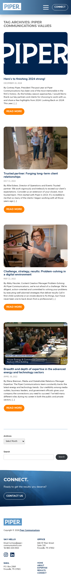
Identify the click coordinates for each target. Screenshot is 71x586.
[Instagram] (6, 554)
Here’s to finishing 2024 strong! (24, 79)
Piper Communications (30, 530)
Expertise (42, 568)
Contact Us (14, 496)
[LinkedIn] (12, 554)
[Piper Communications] (12, 6)
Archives (7, 436)
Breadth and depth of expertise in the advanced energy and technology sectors (35, 371)
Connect (60, 7)
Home (40, 563)
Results (41, 571)
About (40, 566)
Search (7, 452)
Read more (14, 111)
